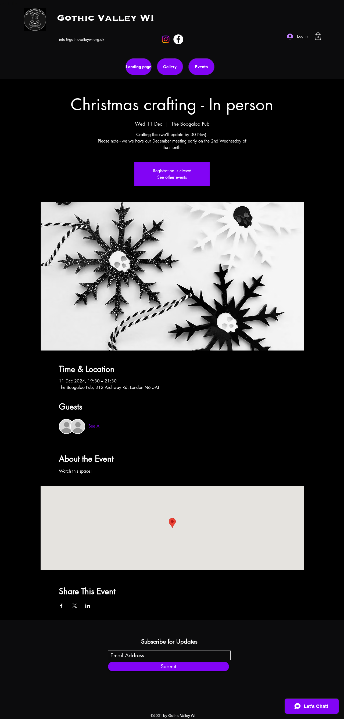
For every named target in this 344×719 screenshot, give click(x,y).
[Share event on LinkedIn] (87, 606)
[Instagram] (166, 39)
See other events (172, 177)
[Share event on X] (74, 606)
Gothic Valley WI (106, 18)
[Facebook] (178, 39)
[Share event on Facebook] (61, 606)
